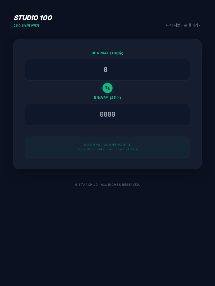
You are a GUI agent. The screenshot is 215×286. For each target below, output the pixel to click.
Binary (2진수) (107, 98)
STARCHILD (88, 184)
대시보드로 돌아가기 (183, 25)
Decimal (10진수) (107, 53)
